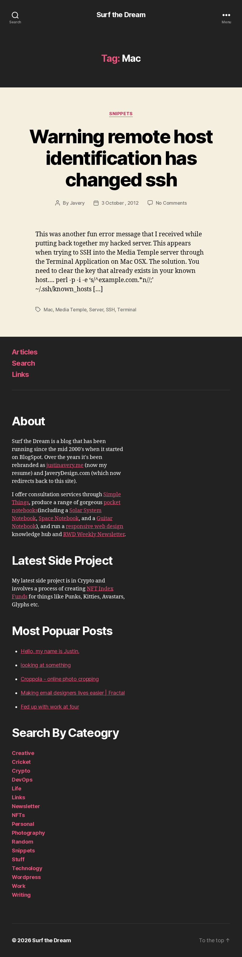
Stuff (18, 859)
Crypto (21, 771)
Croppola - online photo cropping (60, 679)
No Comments (171, 203)
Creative (23, 753)
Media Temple (71, 310)
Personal (23, 824)
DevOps (22, 780)
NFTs (18, 815)
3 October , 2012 (120, 203)
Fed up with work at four (50, 707)
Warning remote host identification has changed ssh (120, 158)
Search (23, 363)
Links (20, 374)
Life (16, 788)
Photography (28, 833)
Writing (21, 895)
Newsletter (26, 806)
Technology (27, 868)
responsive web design (94, 526)
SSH (110, 310)
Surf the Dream (121, 14)
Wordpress (26, 877)
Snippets (121, 113)
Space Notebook (59, 518)
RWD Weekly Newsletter (94, 534)
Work (18, 886)
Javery (77, 203)
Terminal (126, 310)
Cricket (21, 762)
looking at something (46, 665)
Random (22, 842)
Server (96, 310)
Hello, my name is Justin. (50, 651)
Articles (25, 352)
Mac (48, 310)
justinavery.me (65, 465)
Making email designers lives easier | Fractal (73, 693)
